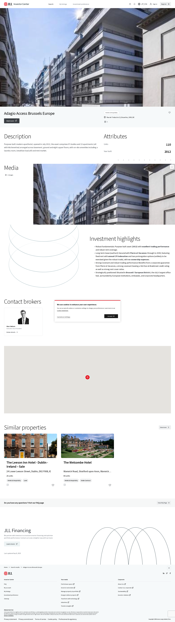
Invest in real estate (67, 588)
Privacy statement (10, 619)
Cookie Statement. (62, 311)
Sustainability (122, 591)
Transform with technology (69, 599)
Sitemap (6, 599)
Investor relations (123, 595)
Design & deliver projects (68, 595)
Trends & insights (66, 606)
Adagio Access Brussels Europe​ (32, 567)
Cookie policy (52, 619)
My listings (7, 591)
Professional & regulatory (68, 619)
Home (6, 567)
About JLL (121, 584)
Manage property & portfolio (69, 591)
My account (7, 588)
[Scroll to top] (169, 568)
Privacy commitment (26, 619)
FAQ (5, 584)
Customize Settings (63, 317)
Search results (15, 567)
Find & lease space (67, 584)
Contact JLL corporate (124, 588)
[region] (87, 311)
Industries (64, 602)
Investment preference (11, 595)
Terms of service (40, 619)
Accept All (111, 316)
